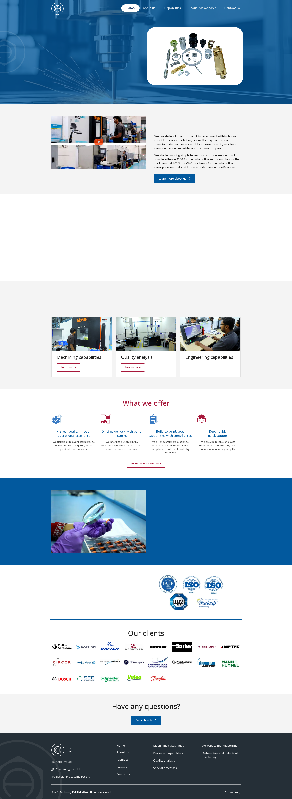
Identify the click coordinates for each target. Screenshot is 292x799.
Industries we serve (203, 8)
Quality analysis (164, 760)
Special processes (165, 768)
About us (149, 8)
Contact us (232, 8)
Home (130, 8)
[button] (99, 142)
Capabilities (172, 8)
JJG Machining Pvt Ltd (65, 769)
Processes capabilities (168, 753)
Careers (122, 767)
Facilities (122, 760)
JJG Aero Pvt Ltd (61, 762)
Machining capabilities (168, 745)
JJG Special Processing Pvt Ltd (70, 776)
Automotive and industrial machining (220, 755)
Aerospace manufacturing (219, 745)
